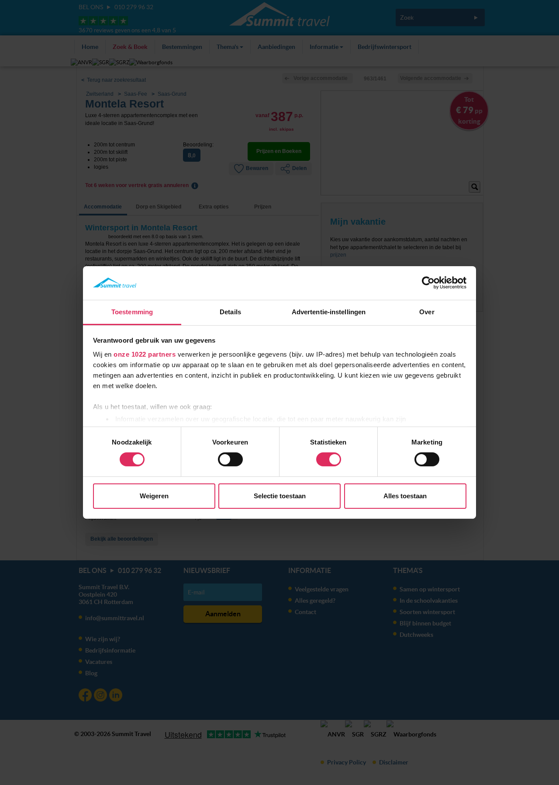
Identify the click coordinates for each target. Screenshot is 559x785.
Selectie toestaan (280, 496)
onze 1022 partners (145, 354)
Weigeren (154, 496)
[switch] (230, 459)
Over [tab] (426, 312)
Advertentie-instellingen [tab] (329, 312)
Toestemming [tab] (132, 312)
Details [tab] (230, 312)
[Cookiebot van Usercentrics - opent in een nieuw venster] (428, 282)
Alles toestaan (405, 496)
